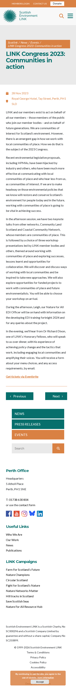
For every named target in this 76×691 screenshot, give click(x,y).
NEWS (19, 414)
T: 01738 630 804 (17, 499)
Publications (14, 550)
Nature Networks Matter (22, 590)
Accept (40, 681)
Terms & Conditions (38, 652)
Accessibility (38, 667)
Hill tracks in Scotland (20, 596)
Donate (57, 3)
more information (45, 677)
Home (20, 16)
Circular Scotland (17, 580)
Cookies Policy (38, 662)
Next (56, 396)
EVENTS (21, 435)
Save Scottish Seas (17, 601)
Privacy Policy (38, 657)
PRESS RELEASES (27, 424)
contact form (27, 505)
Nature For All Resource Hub (24, 606)
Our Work (12, 540)
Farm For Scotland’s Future (23, 569)
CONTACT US (40, 3)
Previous (19, 396)
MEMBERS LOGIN (21, 3)
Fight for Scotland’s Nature (23, 585)
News (9, 545)
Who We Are (14, 534)
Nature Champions (18, 574)
